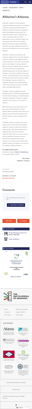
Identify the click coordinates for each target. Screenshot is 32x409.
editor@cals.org (16, 389)
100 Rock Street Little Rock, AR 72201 (16, 383)
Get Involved (7, 315)
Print (10, 221)
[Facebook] (16, 405)
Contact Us (7, 312)
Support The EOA (20, 312)
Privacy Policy (19, 315)
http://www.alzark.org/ (21, 152)
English (20, 407)
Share (24, 221)
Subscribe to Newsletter (22, 309)
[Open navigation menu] (30, 2)
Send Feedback (9, 178)
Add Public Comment (17, 205)
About (5, 309)
